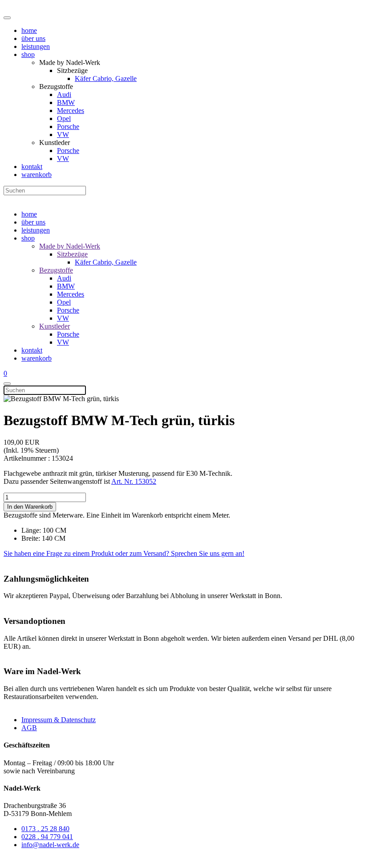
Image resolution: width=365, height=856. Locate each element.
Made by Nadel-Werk (69, 246)
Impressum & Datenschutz (58, 719)
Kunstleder (54, 326)
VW (63, 134)
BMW (66, 102)
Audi (64, 94)
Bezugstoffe (56, 270)
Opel (64, 118)
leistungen (35, 46)
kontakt (31, 166)
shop (28, 54)
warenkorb (36, 174)
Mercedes (70, 110)
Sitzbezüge (72, 254)
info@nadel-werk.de (50, 844)
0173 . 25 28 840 (45, 828)
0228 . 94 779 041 (47, 836)
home (29, 30)
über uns (33, 38)
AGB (29, 727)
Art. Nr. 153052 (133, 481)
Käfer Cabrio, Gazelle (106, 78)
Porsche (68, 126)
